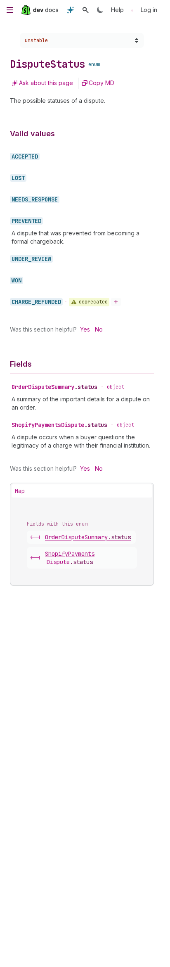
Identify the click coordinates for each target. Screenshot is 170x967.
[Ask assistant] (70, 10)
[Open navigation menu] (10, 10)
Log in (149, 9)
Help (117, 9)
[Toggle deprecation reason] (116, 302)
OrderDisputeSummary (54, 387)
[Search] (85, 10)
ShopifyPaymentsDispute (59, 425)
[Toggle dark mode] (100, 10)
